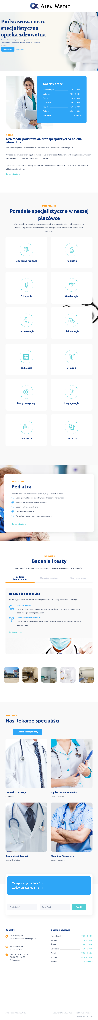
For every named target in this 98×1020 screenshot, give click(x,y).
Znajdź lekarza (7, 49)
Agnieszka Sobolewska (64, 792)
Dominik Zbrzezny (15, 792)
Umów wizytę (20, 49)
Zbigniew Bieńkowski (62, 856)
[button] (12, 174)
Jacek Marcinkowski (16, 856)
